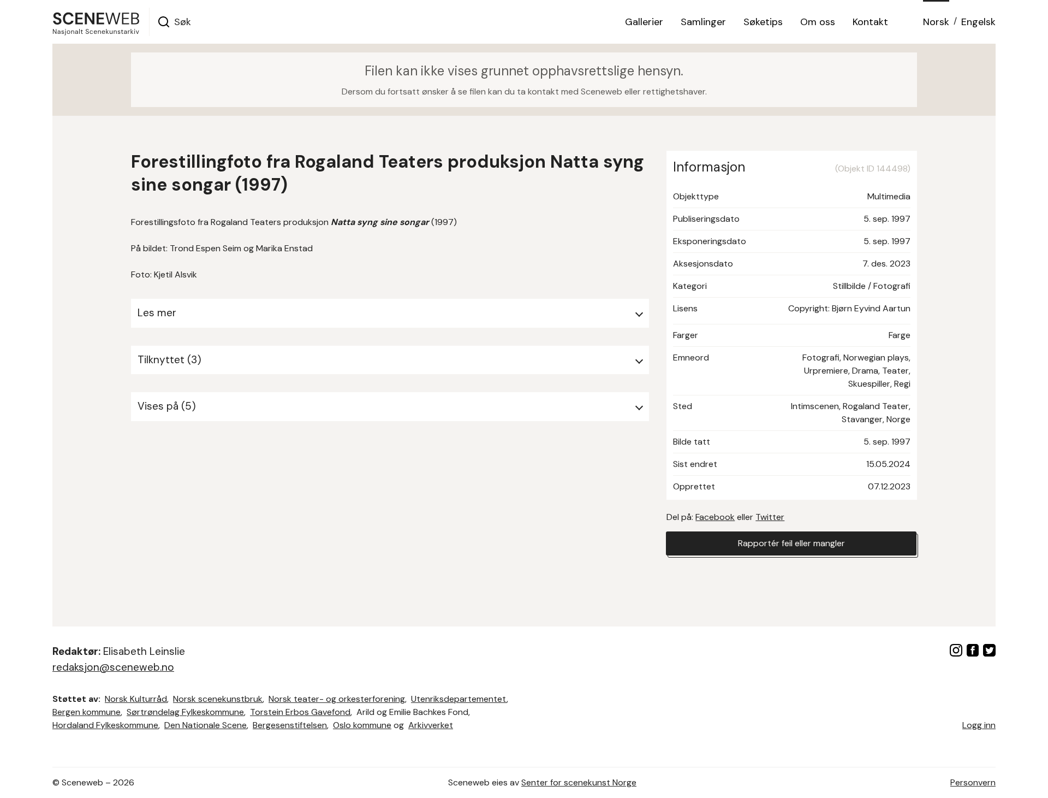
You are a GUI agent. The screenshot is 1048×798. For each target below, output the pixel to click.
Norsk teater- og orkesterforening (337, 699)
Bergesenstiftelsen (290, 725)
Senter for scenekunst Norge (578, 782)
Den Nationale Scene (205, 725)
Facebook (715, 517)
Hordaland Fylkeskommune (105, 725)
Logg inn (979, 725)
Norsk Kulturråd (136, 699)
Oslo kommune (362, 725)
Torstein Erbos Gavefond (300, 712)
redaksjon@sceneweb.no (113, 667)
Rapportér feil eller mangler (791, 543)
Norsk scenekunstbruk (218, 699)
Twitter (769, 517)
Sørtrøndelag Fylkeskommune (185, 712)
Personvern (973, 782)
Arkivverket (430, 725)
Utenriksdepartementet (459, 699)
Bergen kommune (86, 712)
